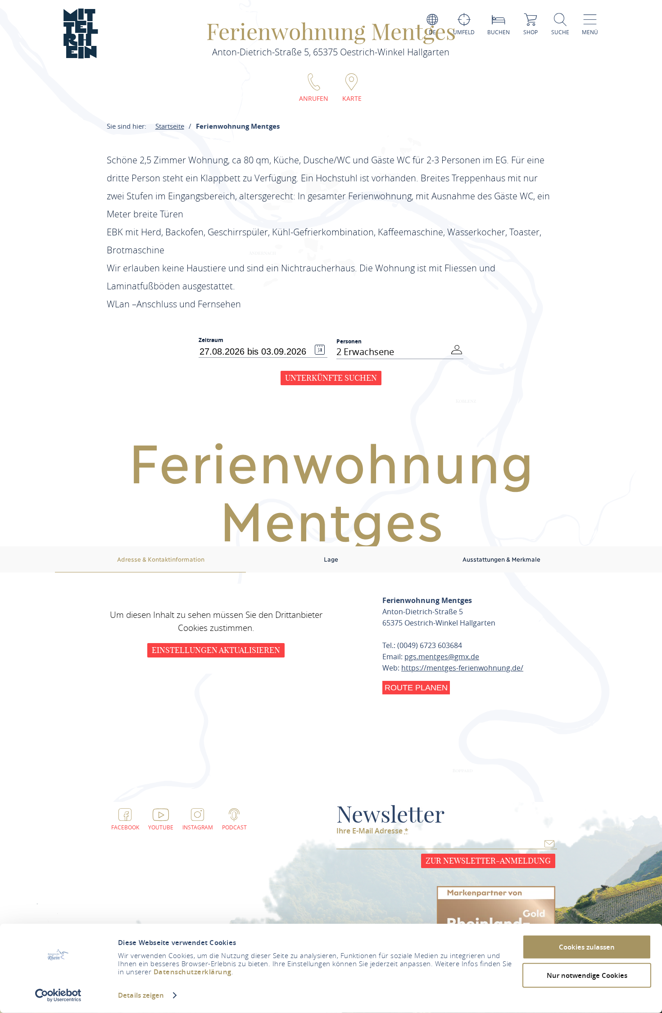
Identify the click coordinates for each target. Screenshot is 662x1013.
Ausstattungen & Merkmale (501, 559)
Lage (331, 559)
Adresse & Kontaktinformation (160, 559)
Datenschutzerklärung (192, 972)
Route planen (416, 687)
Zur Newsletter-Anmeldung (488, 860)
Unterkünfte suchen (331, 378)
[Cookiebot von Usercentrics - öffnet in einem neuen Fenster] (58, 995)
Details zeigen (141, 995)
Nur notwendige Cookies (587, 975)
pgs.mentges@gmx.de (441, 657)
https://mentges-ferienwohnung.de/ (462, 668)
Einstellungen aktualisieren (216, 650)
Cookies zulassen (587, 947)
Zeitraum (211, 340)
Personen (349, 341)
